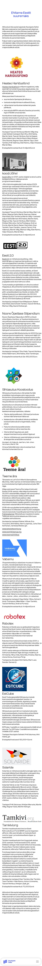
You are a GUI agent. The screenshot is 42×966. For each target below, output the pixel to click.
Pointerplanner (8, 514)
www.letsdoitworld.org (11, 529)
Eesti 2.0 (5, 259)
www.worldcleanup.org (11, 532)
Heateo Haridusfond (10, 87)
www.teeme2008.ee (10, 535)
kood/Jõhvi (6, 177)
